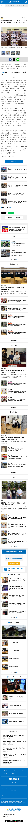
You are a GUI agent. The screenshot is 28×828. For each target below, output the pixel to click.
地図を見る (14, 161)
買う (17, 5)
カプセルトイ (19, 24)
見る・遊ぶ (12, 5)
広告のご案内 (4, 795)
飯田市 (3, 24)
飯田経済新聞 (14, 2)
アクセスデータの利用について (8, 791)
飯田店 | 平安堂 (6, 207)
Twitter (14, 782)
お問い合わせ (4, 793)
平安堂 (7, 24)
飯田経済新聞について (6, 788)
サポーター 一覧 (14, 563)
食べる (7, 5)
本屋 (10, 24)
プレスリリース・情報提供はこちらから (10, 790)
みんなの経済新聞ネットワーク (14, 809)
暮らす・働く (21, 5)
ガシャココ (14, 24)
